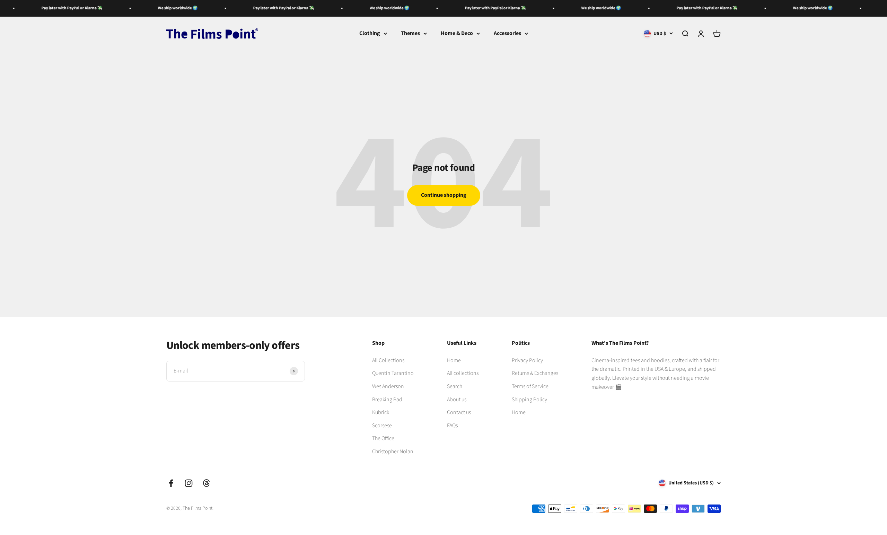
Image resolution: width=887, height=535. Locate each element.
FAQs (452, 425)
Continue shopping (443, 195)
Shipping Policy (529, 399)
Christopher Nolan (392, 451)
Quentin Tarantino (393, 373)
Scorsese (382, 425)
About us (456, 399)
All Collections (388, 360)
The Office (383, 438)
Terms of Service (530, 386)
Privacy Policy (527, 360)
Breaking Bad (387, 399)
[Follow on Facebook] (171, 483)
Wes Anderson (388, 386)
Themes (410, 33)
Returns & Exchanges (535, 373)
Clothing (369, 33)
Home (454, 360)
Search (454, 386)
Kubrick (380, 412)
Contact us (459, 412)
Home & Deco (457, 33)
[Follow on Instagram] (188, 483)
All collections (462, 373)
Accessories (507, 33)
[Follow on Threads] (206, 483)
